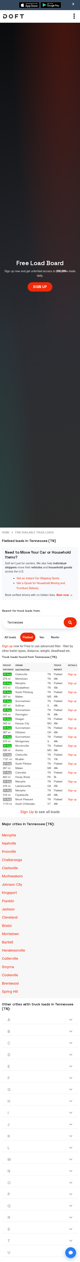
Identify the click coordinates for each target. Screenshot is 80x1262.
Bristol (7, 925)
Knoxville (9, 851)
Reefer (55, 637)
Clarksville (10, 867)
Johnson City (12, 884)
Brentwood (10, 983)
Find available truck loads (34, 532)
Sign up (7, 646)
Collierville (10, 958)
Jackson (8, 908)
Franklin (8, 900)
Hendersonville (13, 950)
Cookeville (10, 974)
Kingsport (9, 892)
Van (41, 637)
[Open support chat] (70, 1252)
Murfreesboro (12, 875)
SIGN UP (40, 287)
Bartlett (7, 941)
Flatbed (28, 637)
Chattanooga (12, 859)
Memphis (9, 834)
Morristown (10, 933)
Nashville (9, 843)
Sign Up (27, 811)
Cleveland (9, 917)
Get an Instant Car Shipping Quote (38, 578)
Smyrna (8, 966)
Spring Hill (10, 991)
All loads (10, 637)
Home (6, 532)
